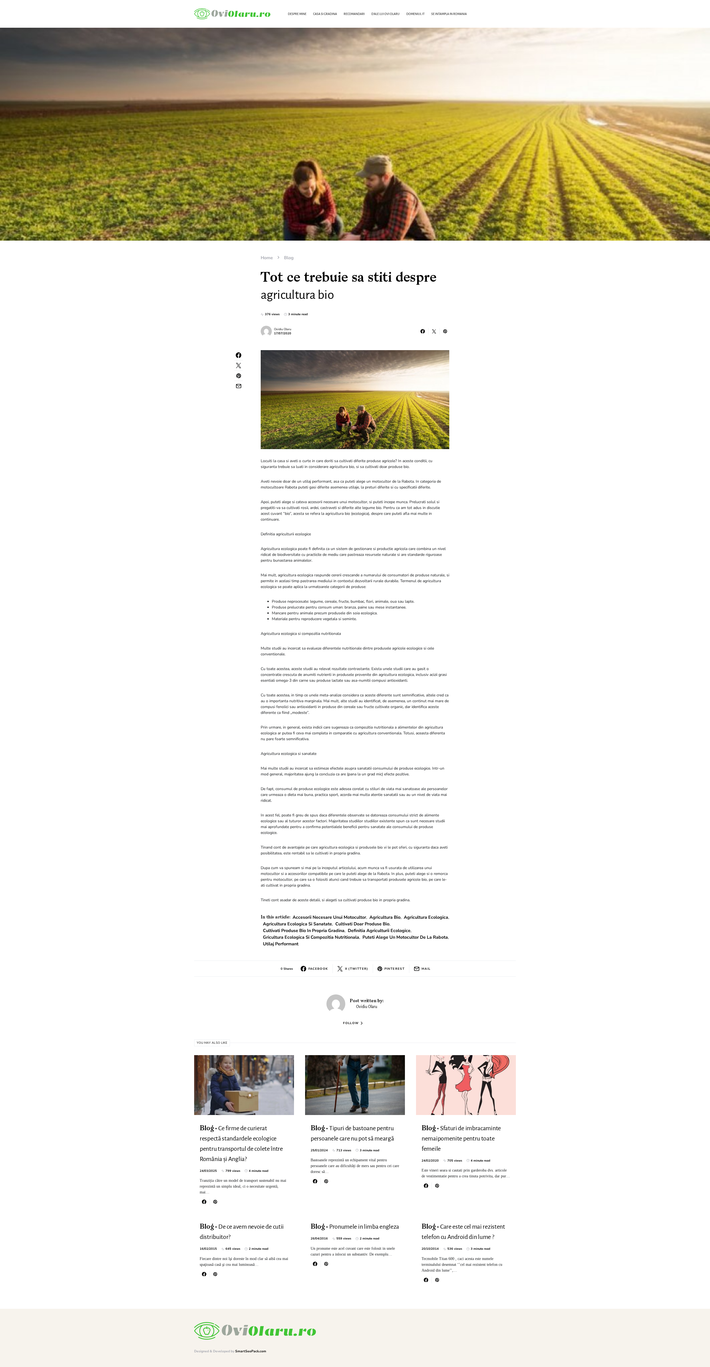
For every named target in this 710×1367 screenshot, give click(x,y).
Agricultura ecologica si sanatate (297, 924)
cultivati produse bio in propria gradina (303, 931)
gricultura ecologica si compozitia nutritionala (311, 937)
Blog (289, 258)
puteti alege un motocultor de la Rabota (405, 937)
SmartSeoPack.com (250, 1351)
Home (267, 258)
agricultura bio (384, 917)
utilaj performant (280, 944)
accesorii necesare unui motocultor (329, 917)
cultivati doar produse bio (362, 924)
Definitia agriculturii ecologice (379, 931)
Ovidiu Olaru (282, 329)
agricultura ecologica (426, 917)
